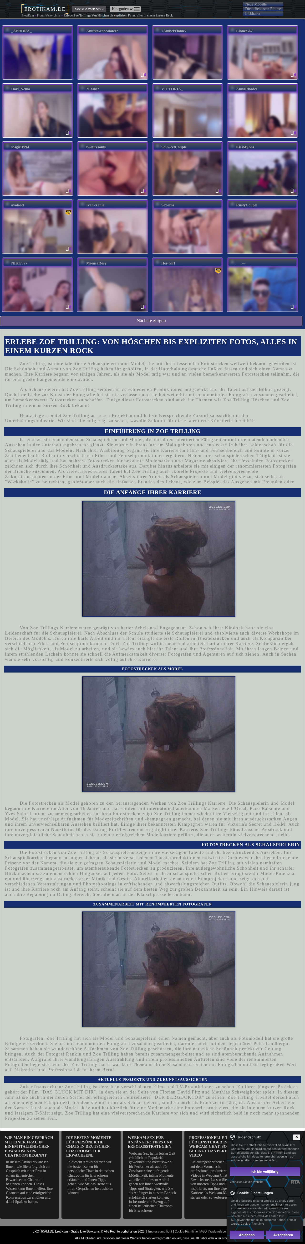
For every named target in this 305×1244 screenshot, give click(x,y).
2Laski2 (92, 89)
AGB (203, 1231)
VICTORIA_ (172, 89)
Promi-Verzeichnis (49, 15)
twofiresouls (96, 147)
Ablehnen (247, 1235)
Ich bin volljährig (265, 1171)
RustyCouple (246, 205)
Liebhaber (252, 13)
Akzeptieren (283, 1235)
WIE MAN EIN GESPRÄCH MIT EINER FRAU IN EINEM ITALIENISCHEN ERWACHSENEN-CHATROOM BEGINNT (29, 1146)
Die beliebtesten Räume (263, 9)
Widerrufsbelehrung (222, 1231)
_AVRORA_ (21, 31)
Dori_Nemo (20, 89)
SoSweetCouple (174, 147)
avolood (17, 205)
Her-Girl (168, 263)
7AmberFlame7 (174, 31)
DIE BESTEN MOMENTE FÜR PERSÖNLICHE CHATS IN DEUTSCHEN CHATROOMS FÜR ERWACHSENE (88, 1146)
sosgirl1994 (20, 147)
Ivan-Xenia (95, 205)
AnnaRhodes (246, 89)
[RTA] (295, 1182)
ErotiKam (27, 15)
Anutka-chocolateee (102, 31)
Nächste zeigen (151, 320)
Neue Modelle (256, 4)
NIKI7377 (19, 263)
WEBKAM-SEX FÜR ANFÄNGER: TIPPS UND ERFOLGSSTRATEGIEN (150, 1142)
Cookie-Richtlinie (186, 1231)
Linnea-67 (244, 31)
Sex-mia (167, 205)
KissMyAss (245, 147)
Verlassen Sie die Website (247, 1182)
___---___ (243, 263)
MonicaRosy (96, 263)
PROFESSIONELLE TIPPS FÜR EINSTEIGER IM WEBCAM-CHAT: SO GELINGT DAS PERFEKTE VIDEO (213, 1146)
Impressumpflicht (160, 1231)
